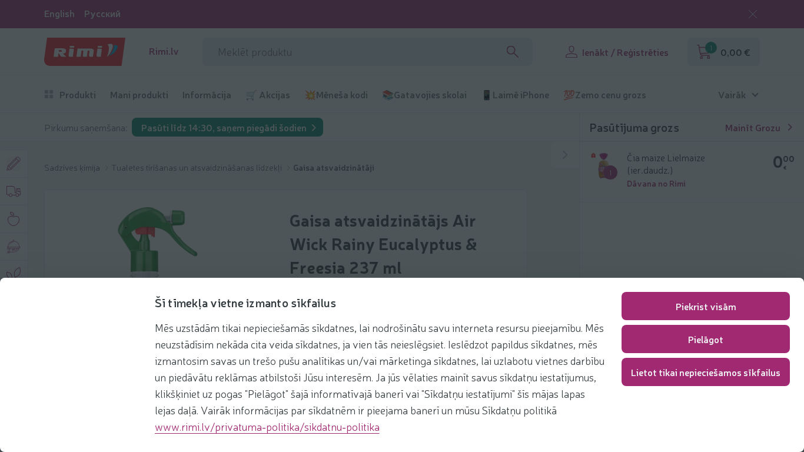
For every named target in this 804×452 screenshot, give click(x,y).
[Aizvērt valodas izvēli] (753, 14)
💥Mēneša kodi (336, 94)
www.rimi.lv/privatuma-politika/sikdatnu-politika (267, 426)
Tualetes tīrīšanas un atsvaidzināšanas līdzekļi (197, 167)
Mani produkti (139, 94)
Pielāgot (705, 339)
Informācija (206, 94)
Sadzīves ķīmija (73, 167)
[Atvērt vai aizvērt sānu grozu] (565, 155)
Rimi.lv (164, 51)
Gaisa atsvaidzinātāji (333, 167)
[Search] (513, 52)
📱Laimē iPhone (515, 94)
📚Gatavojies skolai (424, 94)
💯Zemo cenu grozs (604, 94)
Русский (102, 13)
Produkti (77, 94)
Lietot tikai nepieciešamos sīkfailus (705, 371)
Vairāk (732, 94)
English (59, 13)
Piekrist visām (706, 306)
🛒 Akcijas (267, 94)
